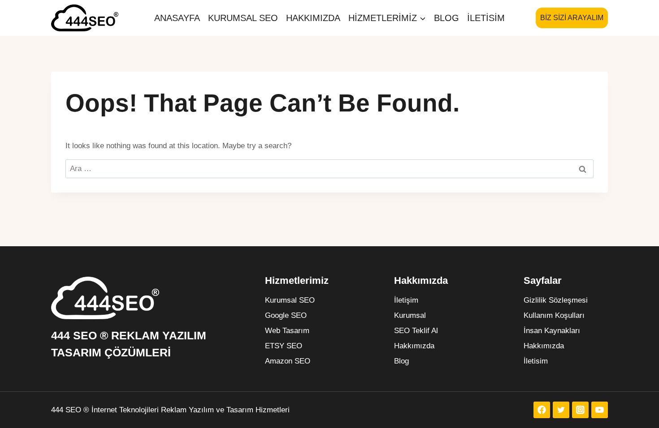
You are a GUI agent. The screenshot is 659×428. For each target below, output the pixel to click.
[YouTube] (599, 410)
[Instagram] (580, 410)
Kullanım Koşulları (554, 315)
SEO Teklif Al (416, 330)
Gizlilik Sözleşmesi (556, 300)
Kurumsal (410, 315)
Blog (446, 18)
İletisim (486, 18)
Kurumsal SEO (243, 18)
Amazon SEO (287, 361)
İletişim (406, 300)
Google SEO (286, 315)
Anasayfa (177, 18)
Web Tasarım (287, 330)
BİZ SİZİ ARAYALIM (571, 17)
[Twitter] (561, 410)
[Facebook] (541, 410)
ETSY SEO (283, 346)
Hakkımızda (313, 18)
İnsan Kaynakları (552, 330)
